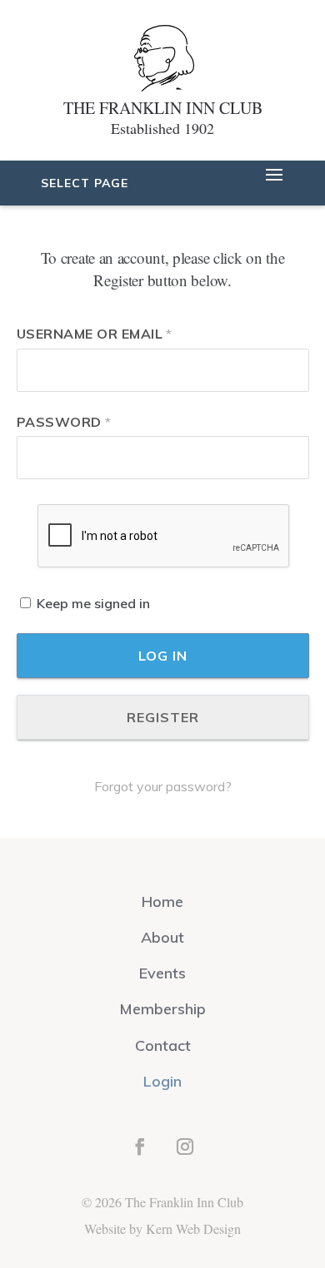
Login (162, 1081)
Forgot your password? (163, 786)
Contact (163, 1045)
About (162, 937)
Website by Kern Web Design (162, 1228)
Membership (162, 1008)
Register (163, 717)
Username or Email (94, 333)
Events (162, 973)
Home (162, 901)
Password (64, 422)
